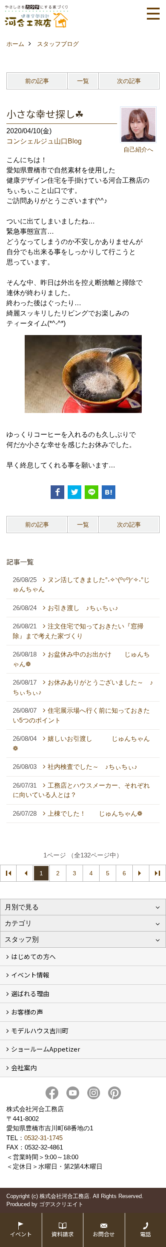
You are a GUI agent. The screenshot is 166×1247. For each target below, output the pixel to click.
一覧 (83, 80)
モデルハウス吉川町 (40, 1030)
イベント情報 (30, 974)
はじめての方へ (33, 956)
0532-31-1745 (43, 1137)
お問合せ (104, 1234)
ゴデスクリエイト (61, 1204)
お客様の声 (27, 1011)
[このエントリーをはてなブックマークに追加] (108, 492)
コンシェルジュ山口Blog (44, 141)
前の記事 (37, 80)
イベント (21, 1234)
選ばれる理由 (30, 993)
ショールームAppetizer (45, 1048)
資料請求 (63, 1234)
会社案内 (24, 1067)
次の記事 (129, 80)
